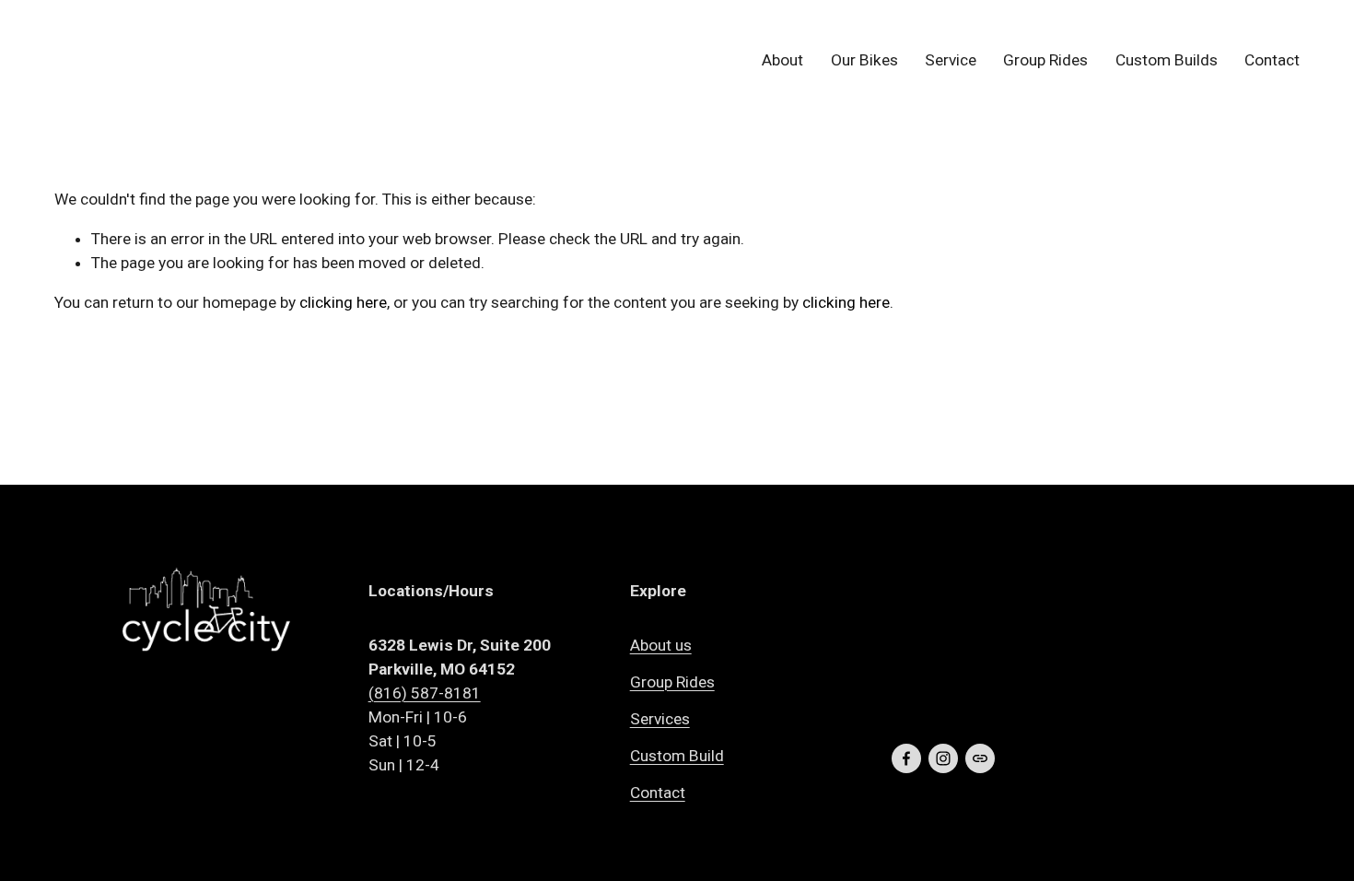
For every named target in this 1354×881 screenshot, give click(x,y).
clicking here (343, 302)
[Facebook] (906, 758)
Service (950, 60)
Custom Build (677, 755)
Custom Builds (1166, 60)
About (782, 60)
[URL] (980, 758)
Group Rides (1045, 60)
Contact (1272, 60)
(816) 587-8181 (424, 693)
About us (661, 645)
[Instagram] (943, 758)
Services (660, 719)
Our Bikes (864, 60)
